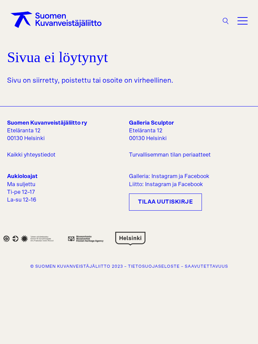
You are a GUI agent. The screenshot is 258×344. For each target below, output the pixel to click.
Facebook (196, 176)
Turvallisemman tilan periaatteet (170, 155)
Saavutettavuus (206, 266)
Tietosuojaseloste (154, 266)
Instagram (164, 176)
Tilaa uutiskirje (165, 202)
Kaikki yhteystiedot (31, 155)
